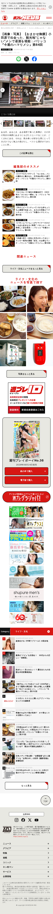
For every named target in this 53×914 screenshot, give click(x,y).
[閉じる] (50, 7)
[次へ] (50, 90)
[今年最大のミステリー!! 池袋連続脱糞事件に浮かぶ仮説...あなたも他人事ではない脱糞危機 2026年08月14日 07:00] (13, 353)
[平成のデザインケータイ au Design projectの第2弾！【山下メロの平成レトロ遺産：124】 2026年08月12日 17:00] (40, 353)
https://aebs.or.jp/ (20, 836)
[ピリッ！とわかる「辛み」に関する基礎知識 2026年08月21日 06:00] (40, 299)
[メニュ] (49, 18)
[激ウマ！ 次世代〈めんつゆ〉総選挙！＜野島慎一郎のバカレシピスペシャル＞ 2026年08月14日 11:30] (40, 326)
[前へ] (2, 90)
